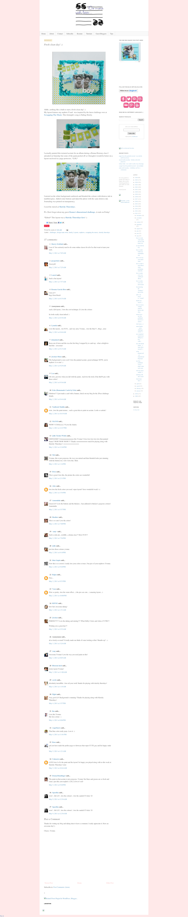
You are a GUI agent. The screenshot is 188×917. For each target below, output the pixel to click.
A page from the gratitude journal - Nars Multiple (131, 165)
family (71, 232)
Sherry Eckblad (57, 244)
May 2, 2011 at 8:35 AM (57, 298)
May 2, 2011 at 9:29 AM (57, 365)
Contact (60, 33)
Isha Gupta (56, 560)
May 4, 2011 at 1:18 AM (57, 686)
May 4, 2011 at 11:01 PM (57, 734)
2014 (136, 206)
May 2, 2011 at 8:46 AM (57, 332)
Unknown (56, 759)
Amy (54, 651)
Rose (54, 742)
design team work (62, 232)
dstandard (55, 339)
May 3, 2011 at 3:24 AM (57, 643)
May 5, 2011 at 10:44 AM (58, 768)
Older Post (109, 883)
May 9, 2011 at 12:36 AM (58, 799)
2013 (136, 208)
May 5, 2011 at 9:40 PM (57, 785)
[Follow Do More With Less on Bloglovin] (128, 92)
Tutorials (89, 33)
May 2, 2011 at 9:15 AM (57, 349)
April (138, 383)
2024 (136, 182)
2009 (136, 396)
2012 (136, 211)
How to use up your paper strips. (139, 259)
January (139, 390)
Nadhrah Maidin (58, 407)
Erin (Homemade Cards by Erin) (64, 390)
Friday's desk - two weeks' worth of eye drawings (131, 163)
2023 (136, 184)
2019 (136, 194)
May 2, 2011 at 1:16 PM (57, 464)
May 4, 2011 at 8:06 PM (57, 720)
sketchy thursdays (104, 232)
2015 (136, 203)
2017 (136, 199)
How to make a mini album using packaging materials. (140, 267)
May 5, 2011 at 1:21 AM (57, 751)
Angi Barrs (56, 728)
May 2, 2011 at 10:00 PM (57, 595)
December (139, 215)
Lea (52, 373)
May (138, 235)
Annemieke (56, 500)
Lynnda (54, 325)
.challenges (52, 232)
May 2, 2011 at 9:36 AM (57, 382)
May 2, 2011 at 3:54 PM (57, 492)
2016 (136, 201)
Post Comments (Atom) (61, 887)
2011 (136, 213)
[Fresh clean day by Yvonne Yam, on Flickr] (79, 104)
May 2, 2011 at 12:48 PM (57, 447)
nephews (82, 232)
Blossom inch (57, 665)
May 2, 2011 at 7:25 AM (57, 267)
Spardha (55, 792)
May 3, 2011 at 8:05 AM (57, 658)
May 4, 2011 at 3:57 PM (57, 703)
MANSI (55, 421)
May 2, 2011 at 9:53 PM (57, 581)
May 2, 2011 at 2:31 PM (57, 478)
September (139, 224)
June (138, 233)
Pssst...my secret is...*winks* (140, 296)
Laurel (53, 275)
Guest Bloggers (101, 33)
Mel (53, 455)
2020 (136, 192)
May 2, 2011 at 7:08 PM (57, 524)
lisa (53, 711)
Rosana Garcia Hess (58, 289)
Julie (54, 546)
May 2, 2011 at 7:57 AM (57, 282)
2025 (136, 180)
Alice (54, 486)
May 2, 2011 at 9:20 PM (57, 567)
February (139, 388)
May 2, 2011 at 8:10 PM (57, 552)
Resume (79, 33)
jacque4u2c (55, 260)
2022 (136, 187)
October (139, 222)
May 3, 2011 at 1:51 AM (57, 610)
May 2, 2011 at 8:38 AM (57, 318)
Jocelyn (55, 617)
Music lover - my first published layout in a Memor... (139, 318)
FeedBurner (135, 136)
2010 (136, 393)
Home (43, 33)
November (139, 217)
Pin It (2, 916)
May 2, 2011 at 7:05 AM (57, 253)
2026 (136, 177)
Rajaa (54, 574)
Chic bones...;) (139, 324)
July (138, 231)
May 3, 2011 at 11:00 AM (58, 672)
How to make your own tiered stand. (140, 282)
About (51, 33)
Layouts (76, 232)
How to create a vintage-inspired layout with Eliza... (140, 308)
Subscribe (69, 33)
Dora (54, 471)
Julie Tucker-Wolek (59, 435)
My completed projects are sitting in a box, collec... (140, 337)
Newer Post (49, 883)
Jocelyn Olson (56, 356)
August (138, 228)
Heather (55, 517)
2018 (136, 196)
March (138, 386)
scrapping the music (92, 232)
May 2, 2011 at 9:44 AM (57, 399)
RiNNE (55, 603)
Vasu (54, 589)
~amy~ (54, 531)
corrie (54, 680)
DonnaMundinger (59, 775)
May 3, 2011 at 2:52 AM (57, 629)
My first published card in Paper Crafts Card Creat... (140, 364)
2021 (136, 189)
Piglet (54, 694)
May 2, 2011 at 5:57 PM (57, 509)
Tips (111, 33)
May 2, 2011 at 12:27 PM (57, 428)
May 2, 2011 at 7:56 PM (57, 538)
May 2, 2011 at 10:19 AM (58, 413)
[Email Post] (67, 230)
